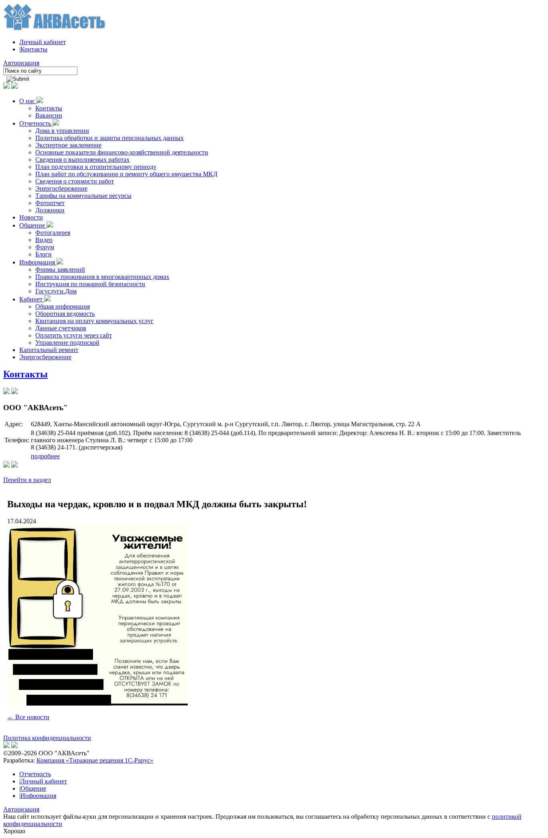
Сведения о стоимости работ (74, 181)
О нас (28, 101)
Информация (38, 262)
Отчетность (36, 123)
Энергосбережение (61, 188)
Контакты (33, 49)
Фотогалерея (52, 232)
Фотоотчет (50, 202)
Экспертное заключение (68, 145)
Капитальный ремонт (48, 349)
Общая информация (62, 306)
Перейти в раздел (27, 479)
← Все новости (28, 717)
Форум (44, 247)
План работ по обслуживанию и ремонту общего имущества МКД (126, 174)
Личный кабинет (42, 42)
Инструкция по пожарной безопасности (90, 284)
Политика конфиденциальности (47, 737)
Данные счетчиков (60, 328)
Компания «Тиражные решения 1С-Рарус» (95, 760)
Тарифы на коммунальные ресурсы (83, 195)
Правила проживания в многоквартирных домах (102, 276)
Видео (44, 239)
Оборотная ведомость (65, 313)
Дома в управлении (62, 130)
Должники (50, 210)
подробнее (45, 456)
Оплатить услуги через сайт (73, 335)
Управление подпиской (67, 342)
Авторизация (21, 62)
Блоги (43, 254)
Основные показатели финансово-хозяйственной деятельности (121, 152)
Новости (31, 217)
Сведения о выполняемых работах (82, 159)
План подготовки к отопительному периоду (95, 166)
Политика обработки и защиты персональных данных (109, 137)
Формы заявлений (60, 269)
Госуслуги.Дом (56, 291)
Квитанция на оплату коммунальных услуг (94, 320)
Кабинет (31, 299)
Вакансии (48, 115)
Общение (33, 225)
